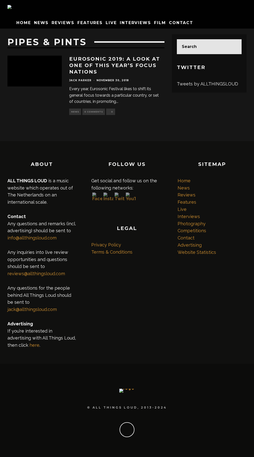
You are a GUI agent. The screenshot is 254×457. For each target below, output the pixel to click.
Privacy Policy (106, 244)
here (34, 345)
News (41, 22)
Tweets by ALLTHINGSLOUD (207, 83)
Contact (181, 22)
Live (111, 22)
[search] (234, 46)
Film (160, 22)
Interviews (135, 22)
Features (90, 22)
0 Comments (93, 112)
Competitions (192, 230)
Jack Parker (80, 80)
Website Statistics (197, 252)
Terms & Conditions (111, 252)
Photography (192, 223)
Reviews (63, 22)
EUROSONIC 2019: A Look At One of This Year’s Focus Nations (114, 65)
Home (23, 22)
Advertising (190, 245)
